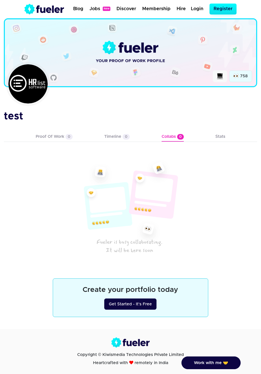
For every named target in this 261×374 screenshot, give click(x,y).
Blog (78, 9)
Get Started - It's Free (130, 304)
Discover (126, 9)
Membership (156, 9)
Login (197, 9)
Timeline (115, 136)
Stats (220, 136)
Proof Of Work (53, 136)
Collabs (172, 136)
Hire (181, 9)
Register (223, 9)
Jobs (99, 9)
